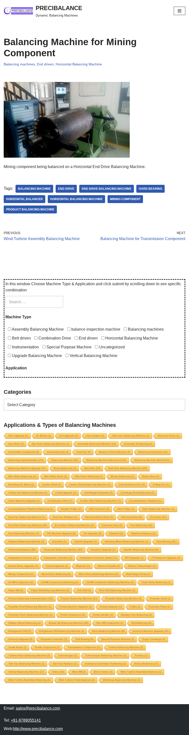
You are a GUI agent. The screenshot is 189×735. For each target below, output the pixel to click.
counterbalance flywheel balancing (30, 509)
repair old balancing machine (68, 623)
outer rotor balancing (156, 582)
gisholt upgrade (86, 541)
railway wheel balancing (24, 623)
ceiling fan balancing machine (27, 492)
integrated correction (58, 557)
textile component (47, 647)
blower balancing (122, 476)
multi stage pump (138, 574)
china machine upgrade (24, 500)
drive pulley (125, 509)
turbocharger (67, 655)
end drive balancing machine (106, 188)
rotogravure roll (19, 631)
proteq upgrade (111, 606)
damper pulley (71, 509)
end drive (66, 188)
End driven (45, 64)
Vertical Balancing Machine (93, 356)
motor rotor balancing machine (98, 574)
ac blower (43, 435)
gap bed (59, 541)
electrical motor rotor (99, 517)
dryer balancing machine (158, 509)
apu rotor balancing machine (50, 443)
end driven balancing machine (74, 525)
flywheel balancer (143, 533)
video (58, 671)
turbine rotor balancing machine (29, 655)
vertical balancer (146, 663)
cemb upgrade (65, 492)
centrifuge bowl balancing (137, 492)
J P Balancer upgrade (166, 557)
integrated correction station (98, 557)
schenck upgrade (20, 639)
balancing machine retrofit (152, 460)
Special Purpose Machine (69, 347)
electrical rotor (131, 517)
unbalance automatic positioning (105, 663)
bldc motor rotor (55, 476)
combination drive (60, 500)
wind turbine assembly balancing (29, 679)
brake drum (150, 476)
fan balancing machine (23, 533)
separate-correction (54, 639)
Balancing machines (19, 64)
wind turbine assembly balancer (141, 671)
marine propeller (109, 566)
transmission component (84, 647)
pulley (135, 606)
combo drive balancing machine (100, 500)
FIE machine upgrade (61, 533)
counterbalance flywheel (145, 500)
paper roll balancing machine (50, 590)
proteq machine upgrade (76, 606)
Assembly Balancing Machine (37, 329)
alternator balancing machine (130, 435)
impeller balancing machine (141, 549)
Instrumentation (25, 347)
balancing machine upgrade (27, 468)
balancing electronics (153, 452)
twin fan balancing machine (26, 663)
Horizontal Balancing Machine (79, 64)
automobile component (23, 452)
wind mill (79, 671)
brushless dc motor (21, 484)
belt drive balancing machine (128, 468)
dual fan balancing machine (26, 517)
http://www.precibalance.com (38, 729)
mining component (125, 199)
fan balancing (141, 525)
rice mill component (109, 623)
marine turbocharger (142, 566)
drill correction (99, 509)
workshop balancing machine (121, 679)
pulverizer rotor (159, 606)
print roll (84, 590)
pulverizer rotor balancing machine (30, 614)
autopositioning (57, 452)
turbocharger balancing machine (105, 655)
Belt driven (21, 338)
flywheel (116, 533)
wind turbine (103, 671)
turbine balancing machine (125, 647)
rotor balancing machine (108, 631)
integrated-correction (22, 557)
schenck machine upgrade (151, 631)
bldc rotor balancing (89, 476)
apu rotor (16, 443)
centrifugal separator (98, 492)
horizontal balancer (24, 199)
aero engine (95, 435)
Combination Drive (54, 338)
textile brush (17, 647)
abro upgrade (18, 435)
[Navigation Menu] (179, 11)
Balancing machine (34, 188)
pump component (73, 614)
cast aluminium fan (132, 484)
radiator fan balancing (136, 614)
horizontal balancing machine (76, 199)
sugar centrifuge (153, 639)
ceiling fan (161, 484)
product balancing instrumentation (30, 598)
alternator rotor (168, 435)
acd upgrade (68, 435)
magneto (83, 566)
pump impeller (103, 614)
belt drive (92, 468)
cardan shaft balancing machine (89, 484)
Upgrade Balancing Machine (36, 356)
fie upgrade (92, 533)
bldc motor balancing (22, 476)
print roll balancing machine (117, 590)
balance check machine (114, 452)
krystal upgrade (57, 566)
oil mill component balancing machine (110, 582)
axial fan (84, 452)
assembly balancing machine (97, 443)
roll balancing (141, 623)
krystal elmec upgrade (23, 566)
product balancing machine (30, 209)
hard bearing (150, 188)
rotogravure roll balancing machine (61, 631)
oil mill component (20, 582)
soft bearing (84, 639)
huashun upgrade (103, 549)
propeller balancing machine (124, 598)
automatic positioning (138, 443)
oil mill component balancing (59, 582)
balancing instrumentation (25, 460)
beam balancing (65, 468)
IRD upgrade (134, 557)
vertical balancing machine (26, 671)
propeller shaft (160, 598)
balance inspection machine (95, 329)
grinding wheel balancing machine (126, 541)
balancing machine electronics (106, 460)
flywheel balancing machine (26, 541)
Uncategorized (111, 347)
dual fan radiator (65, 517)
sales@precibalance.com (38, 708)
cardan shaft (51, 484)
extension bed (112, 525)
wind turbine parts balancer (77, 679)
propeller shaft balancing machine (29, 606)
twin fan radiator (65, 663)
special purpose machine (117, 639)
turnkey (141, 655)
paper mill (15, 590)
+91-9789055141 (26, 720)
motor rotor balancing (56, 574)
